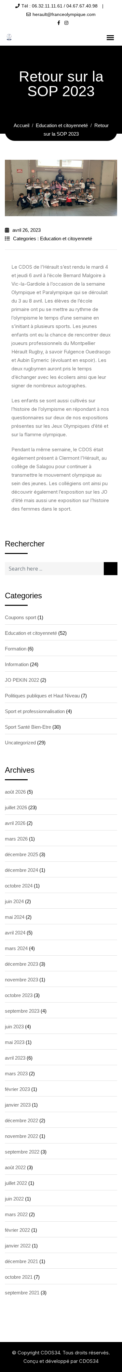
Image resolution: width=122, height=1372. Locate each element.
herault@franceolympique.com (64, 14)
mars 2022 (16, 1214)
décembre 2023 (21, 964)
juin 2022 (14, 1198)
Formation (15, 648)
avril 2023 (15, 1058)
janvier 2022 (18, 1245)
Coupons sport (20, 617)
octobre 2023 (19, 995)
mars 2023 (16, 1073)
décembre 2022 (21, 1120)
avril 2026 (15, 823)
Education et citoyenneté (66, 238)
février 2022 (17, 1230)
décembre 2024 (21, 870)
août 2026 (15, 792)
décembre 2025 (21, 854)
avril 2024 (15, 932)
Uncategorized (20, 742)
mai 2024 (14, 917)
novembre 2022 (21, 1136)
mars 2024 (16, 948)
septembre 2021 (22, 1292)
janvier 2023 (18, 1105)
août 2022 (15, 1167)
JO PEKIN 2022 (22, 680)
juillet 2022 (16, 1183)
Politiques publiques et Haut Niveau (42, 695)
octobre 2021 (19, 1277)
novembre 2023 (21, 979)
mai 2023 (14, 1042)
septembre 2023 (22, 1011)
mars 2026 (16, 839)
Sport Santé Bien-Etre (28, 727)
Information (17, 664)
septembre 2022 (22, 1152)
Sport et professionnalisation (35, 711)
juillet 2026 (16, 807)
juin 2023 (14, 1026)
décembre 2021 (21, 1261)
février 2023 (17, 1089)
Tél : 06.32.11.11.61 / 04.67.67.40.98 (59, 6)
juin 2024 (14, 901)
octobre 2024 (19, 885)
